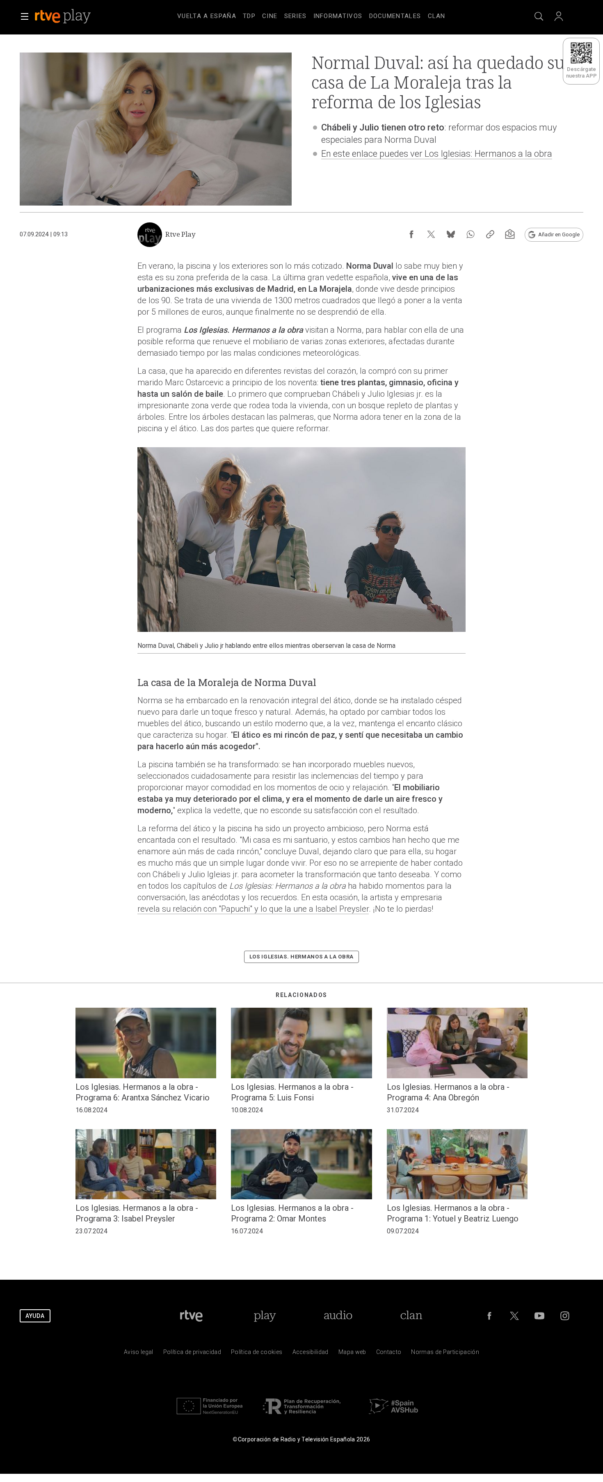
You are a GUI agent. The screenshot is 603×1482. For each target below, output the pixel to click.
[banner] (73, 16)
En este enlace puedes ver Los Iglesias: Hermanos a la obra (436, 154)
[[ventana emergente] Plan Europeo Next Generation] (210, 1416)
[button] (24, 16)
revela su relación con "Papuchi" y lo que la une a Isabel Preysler (253, 909)
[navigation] (311, 15)
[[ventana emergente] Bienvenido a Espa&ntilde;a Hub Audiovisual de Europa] (393, 1416)
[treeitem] (206, 16)
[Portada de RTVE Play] (63, 16)
